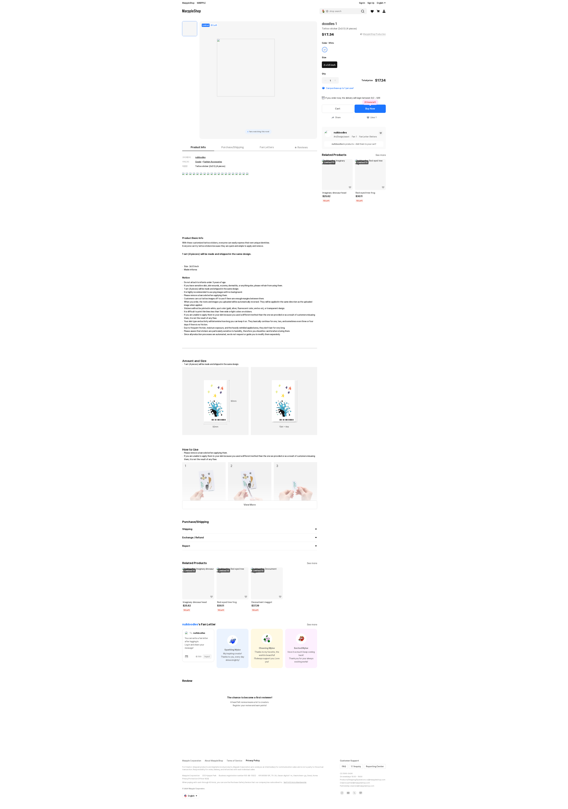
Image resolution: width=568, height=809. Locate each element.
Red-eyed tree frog (227, 602)
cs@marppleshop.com (375, 780)
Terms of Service (234, 761)
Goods (198, 162)
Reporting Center (375, 766)
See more (312, 563)
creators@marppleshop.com (362, 786)
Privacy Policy (253, 760)
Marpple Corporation (191, 761)
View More (250, 504)
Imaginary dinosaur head (194, 602)
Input (207, 656)
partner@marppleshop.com (358, 783)
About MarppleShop (214, 761)
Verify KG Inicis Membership (295, 782)
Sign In (362, 3)
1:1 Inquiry (356, 766)
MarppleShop (188, 3)
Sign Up (370, 3)
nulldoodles (200, 157)
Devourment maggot (261, 602)
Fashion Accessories (212, 162)
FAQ (344, 766)
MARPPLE (201, 3)
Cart (337, 108)
